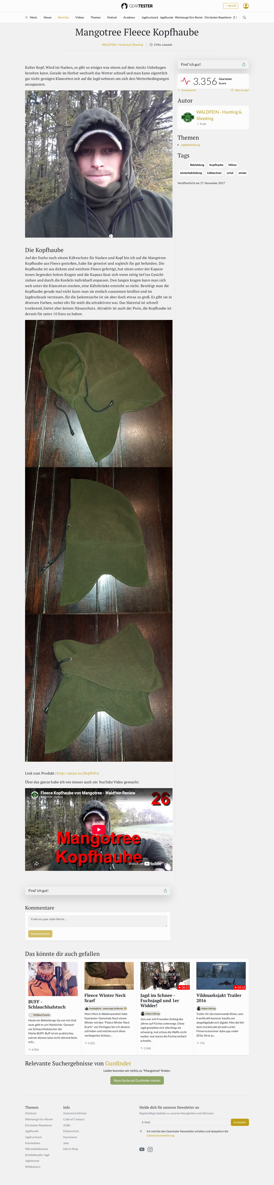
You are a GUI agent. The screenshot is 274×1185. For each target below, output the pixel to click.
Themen (96, 17)
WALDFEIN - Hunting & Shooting (122, 44)
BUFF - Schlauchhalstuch (47, 1004)
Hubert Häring (152, 1013)
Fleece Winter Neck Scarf (105, 998)
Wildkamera (32, 1166)
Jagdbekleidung (190, 144)
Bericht (232, 5)
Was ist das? (241, 90)
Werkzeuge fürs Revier (189, 17)
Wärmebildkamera (36, 1149)
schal (230, 172)
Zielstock (31, 1113)
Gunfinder (118, 1063)
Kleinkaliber (32, 1143)
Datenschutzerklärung (160, 1135)
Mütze (232, 164)
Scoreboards (188, 90)
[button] (246, 5)
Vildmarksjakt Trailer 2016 (218, 998)
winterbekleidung (191, 172)
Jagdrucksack (150, 17)
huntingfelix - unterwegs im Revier (106, 1008)
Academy (129, 17)
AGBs (66, 1125)
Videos (79, 17)
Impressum (70, 1137)
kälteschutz (214, 172)
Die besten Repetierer (218, 17)
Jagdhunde (166, 17)
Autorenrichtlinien (75, 1113)
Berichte (63, 17)
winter (242, 172)
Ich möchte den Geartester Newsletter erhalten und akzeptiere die (187, 1133)
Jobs (66, 1143)
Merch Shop (70, 1149)
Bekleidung (197, 164)
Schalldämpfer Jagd (37, 1155)
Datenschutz (71, 1131)
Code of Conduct (73, 1119)
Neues (48, 17)
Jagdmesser (32, 1160)
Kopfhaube (216, 164)
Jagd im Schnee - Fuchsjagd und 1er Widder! (159, 1001)
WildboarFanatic (41, 1015)
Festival (112, 17)
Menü (33, 17)
